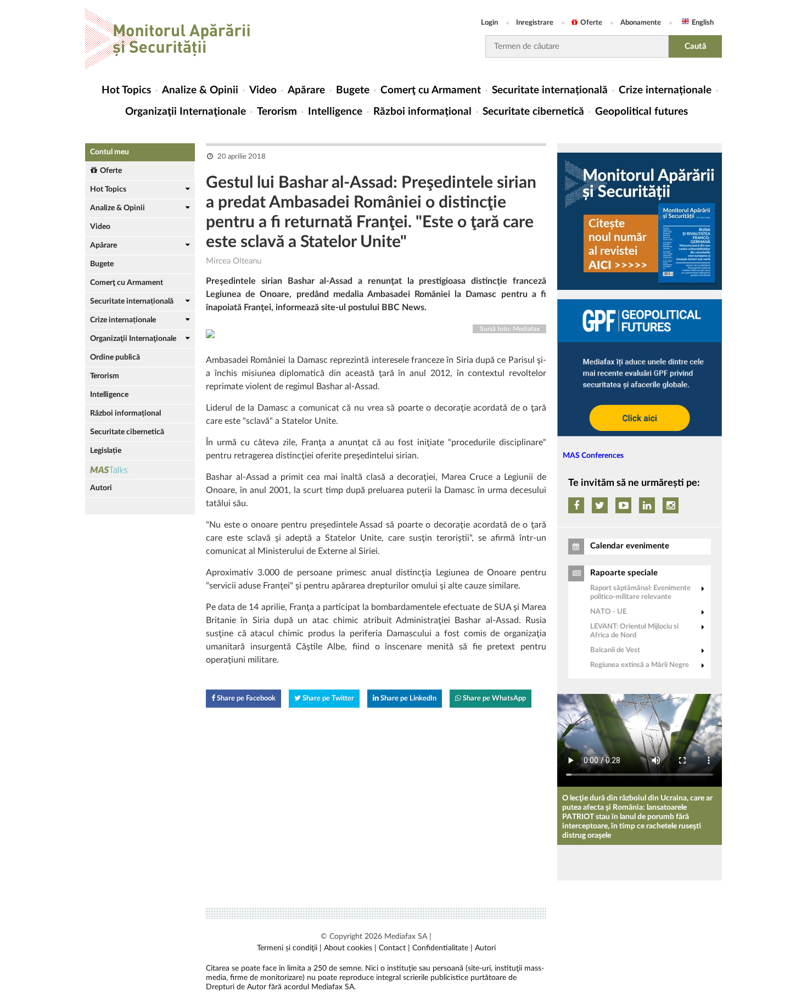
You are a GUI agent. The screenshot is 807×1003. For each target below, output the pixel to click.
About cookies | (350, 948)
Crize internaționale (665, 90)
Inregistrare (534, 22)
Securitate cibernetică (533, 112)
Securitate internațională (550, 90)
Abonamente (640, 22)
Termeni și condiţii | (289, 948)
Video (263, 90)
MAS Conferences (593, 456)
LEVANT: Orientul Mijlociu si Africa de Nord (634, 631)
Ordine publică (115, 357)
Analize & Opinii (200, 90)
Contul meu (109, 152)
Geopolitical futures (641, 112)
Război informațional (422, 112)
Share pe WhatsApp (493, 698)
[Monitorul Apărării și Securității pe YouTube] (623, 505)
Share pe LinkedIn (407, 698)
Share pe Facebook (245, 698)
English (703, 22)
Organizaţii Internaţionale (185, 112)
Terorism (277, 112)
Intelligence (335, 112)
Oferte (591, 22)
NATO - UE (608, 611)
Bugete (352, 90)
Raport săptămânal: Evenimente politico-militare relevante (640, 593)
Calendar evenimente (629, 546)
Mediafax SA (405, 936)
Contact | (394, 948)
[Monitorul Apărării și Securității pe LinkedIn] (647, 505)
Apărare (306, 90)
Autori (101, 488)
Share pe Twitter (327, 698)
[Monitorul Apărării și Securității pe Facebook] (576, 505)
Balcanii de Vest (615, 650)
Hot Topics (126, 90)
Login (489, 22)
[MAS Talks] (140, 470)
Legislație (105, 451)
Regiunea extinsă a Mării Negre (639, 665)
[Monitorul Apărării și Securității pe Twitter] (600, 505)
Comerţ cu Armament (430, 90)
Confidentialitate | (442, 948)
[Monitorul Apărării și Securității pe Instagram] (671, 505)
